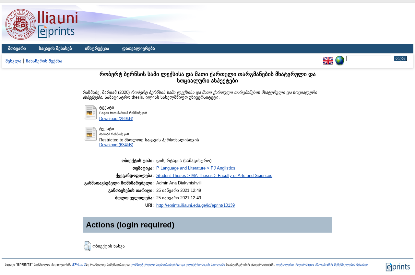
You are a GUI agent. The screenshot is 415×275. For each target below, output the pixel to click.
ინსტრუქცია (97, 48)
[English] (328, 58)
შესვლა (13, 61)
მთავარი (17, 48)
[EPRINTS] (57, 42)
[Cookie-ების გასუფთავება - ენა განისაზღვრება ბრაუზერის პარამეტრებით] (340, 58)
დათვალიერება (138, 48)
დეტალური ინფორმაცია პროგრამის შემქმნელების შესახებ (322, 264)
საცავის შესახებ (55, 48)
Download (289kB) (116, 118)
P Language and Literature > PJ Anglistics (195, 168)
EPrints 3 (79, 264)
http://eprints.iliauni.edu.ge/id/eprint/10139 (195, 205)
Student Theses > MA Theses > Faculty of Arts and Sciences (214, 175)
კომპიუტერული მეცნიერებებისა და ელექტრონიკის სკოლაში (178, 264)
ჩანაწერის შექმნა (44, 61)
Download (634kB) (116, 144)
